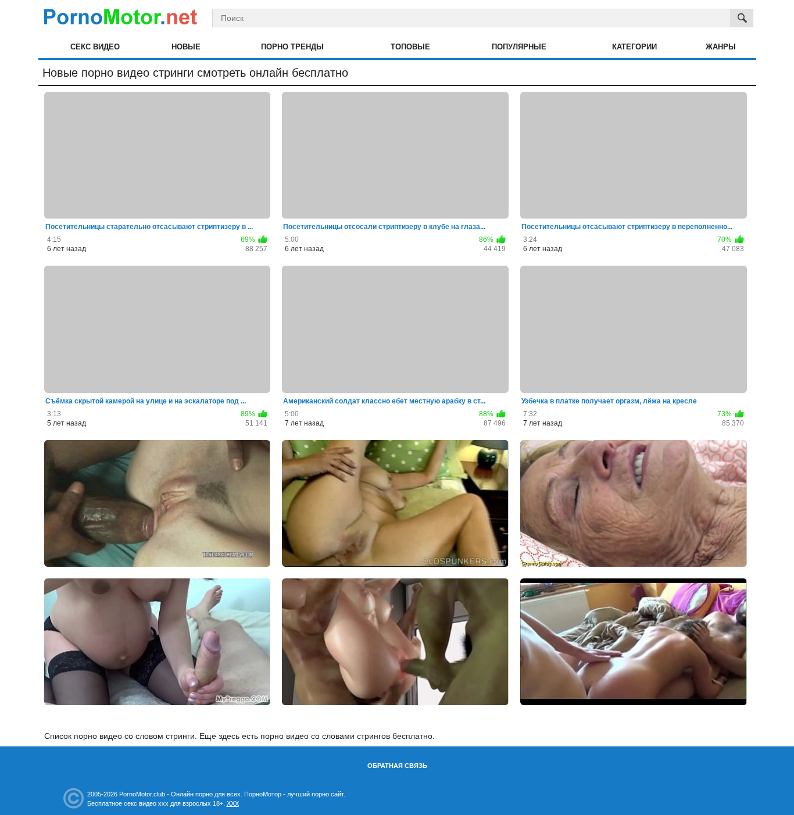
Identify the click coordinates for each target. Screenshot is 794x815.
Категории (634, 46)
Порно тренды (292, 46)
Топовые (410, 46)
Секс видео (95, 46)
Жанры (721, 46)
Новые (186, 46)
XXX (233, 803)
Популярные (519, 46)
